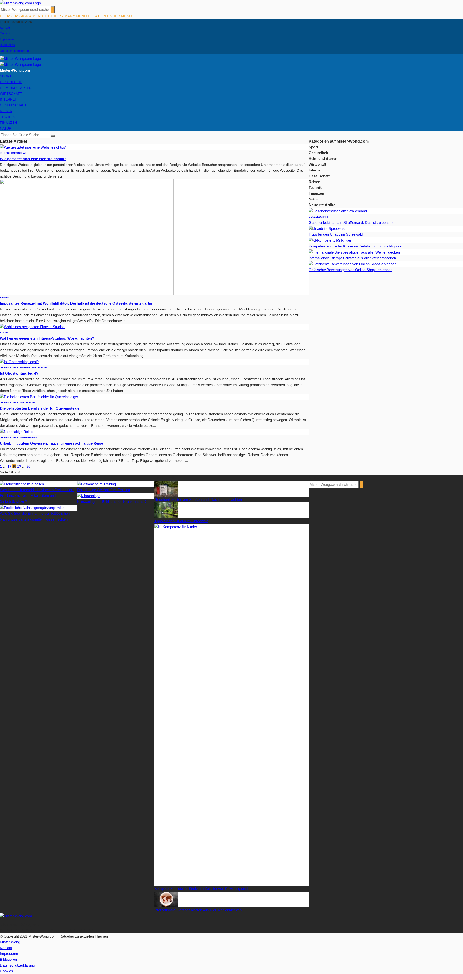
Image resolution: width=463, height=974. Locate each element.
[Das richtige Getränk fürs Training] (96, 484)
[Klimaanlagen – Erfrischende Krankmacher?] (88, 496)
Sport (6, 76)
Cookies (5, 33)
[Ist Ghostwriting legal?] (19, 361)
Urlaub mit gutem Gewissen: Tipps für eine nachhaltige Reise (51, 443)
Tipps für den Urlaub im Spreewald (336, 234)
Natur (5, 128)
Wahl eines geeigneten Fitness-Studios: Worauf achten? (47, 338)
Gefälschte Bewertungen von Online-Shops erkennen (350, 270)
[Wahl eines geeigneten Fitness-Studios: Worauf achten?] (32, 326)
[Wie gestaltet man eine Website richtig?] (33, 147)
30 (28, 466)
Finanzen (8, 122)
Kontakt (5, 27)
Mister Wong (10, 942)
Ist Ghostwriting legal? (19, 373)
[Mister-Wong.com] (20, 3)
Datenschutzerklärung (14, 51)
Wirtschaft (11, 94)
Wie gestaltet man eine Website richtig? (33, 159)
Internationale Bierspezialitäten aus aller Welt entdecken (352, 258)
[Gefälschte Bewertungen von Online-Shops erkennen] (352, 264)
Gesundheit (11, 82)
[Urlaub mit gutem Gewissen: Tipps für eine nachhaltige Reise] (16, 431)
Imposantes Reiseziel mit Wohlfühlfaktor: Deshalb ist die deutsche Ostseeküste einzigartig (76, 303)
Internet (8, 99)
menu (126, 16)
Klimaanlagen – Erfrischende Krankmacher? (112, 502)
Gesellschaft (13, 105)
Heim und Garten (16, 88)
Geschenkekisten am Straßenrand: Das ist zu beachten (352, 222)
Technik (7, 117)
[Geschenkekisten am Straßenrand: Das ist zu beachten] (338, 211)
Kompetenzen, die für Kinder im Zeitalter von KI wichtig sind (355, 246)
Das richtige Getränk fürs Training (103, 490)
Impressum (7, 39)
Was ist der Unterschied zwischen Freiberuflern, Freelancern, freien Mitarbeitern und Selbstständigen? (37, 495)
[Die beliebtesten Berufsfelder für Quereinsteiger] (39, 396)
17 (9, 466)
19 (19, 466)
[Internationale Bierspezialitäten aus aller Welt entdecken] (354, 252)
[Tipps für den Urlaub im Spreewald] (327, 228)
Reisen (6, 111)
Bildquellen (7, 45)
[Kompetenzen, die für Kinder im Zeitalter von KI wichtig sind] (330, 240)
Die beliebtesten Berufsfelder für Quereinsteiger (40, 408)
